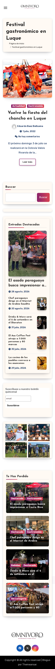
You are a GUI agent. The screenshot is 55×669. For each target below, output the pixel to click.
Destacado (17, 498)
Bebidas (15, 565)
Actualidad (18, 106)
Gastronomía (35, 106)
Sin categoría (18, 598)
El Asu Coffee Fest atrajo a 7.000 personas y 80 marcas (26, 607)
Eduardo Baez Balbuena (30, 126)
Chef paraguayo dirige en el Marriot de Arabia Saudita (19, 301)
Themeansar (29, 664)
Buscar (10, 186)
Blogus (46, 660)
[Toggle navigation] (5, 8)
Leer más (27, 162)
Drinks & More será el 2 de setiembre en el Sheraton (20, 320)
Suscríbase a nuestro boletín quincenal (22, 390)
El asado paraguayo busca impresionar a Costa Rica (26, 285)
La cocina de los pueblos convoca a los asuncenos (19, 360)
